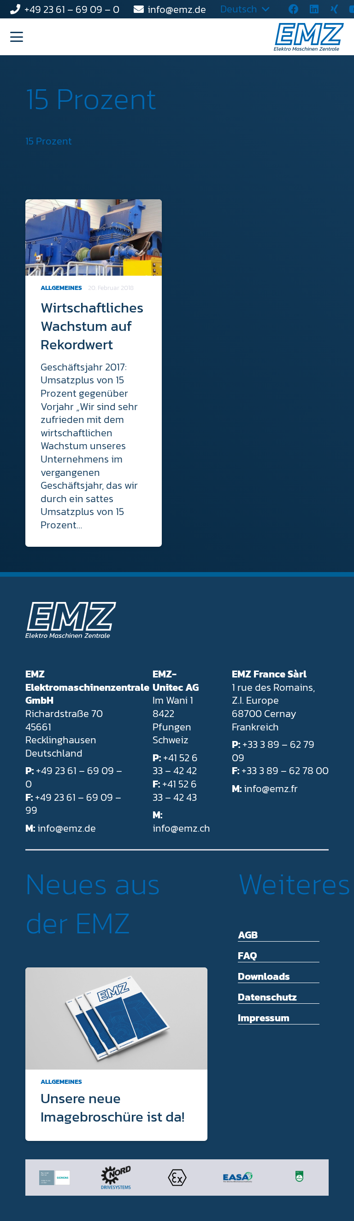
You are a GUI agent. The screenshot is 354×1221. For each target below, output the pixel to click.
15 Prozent (90, 98)
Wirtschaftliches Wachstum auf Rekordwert (92, 326)
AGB (248, 935)
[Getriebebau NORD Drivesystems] (115, 1177)
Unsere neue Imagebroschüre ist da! (112, 1107)
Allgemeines (61, 288)
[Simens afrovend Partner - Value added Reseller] (54, 1177)
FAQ (247, 955)
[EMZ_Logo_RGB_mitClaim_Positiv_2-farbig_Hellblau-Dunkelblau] (309, 37)
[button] (16, 36)
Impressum (263, 1017)
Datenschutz (267, 997)
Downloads (264, 976)
